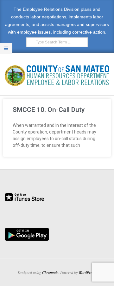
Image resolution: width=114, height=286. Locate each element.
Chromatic (50, 272)
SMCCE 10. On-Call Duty (49, 110)
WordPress (87, 272)
